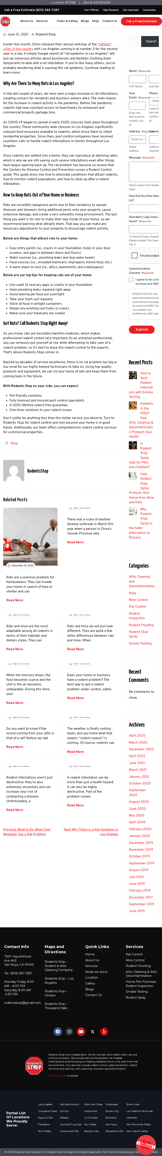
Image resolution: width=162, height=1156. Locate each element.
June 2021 (137, 763)
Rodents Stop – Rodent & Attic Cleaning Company (59, 966)
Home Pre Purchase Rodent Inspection (141, 984)
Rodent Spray (136, 997)
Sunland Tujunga (70, 1124)
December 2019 (141, 843)
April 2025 (137, 736)
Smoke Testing (140, 644)
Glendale (131, 1117)
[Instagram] (69, 1031)
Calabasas (111, 1104)
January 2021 (139, 777)
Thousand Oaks (47, 1111)
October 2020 (140, 783)
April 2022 (137, 756)
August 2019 (138, 870)
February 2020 (140, 829)
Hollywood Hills (69, 1131)
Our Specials (131, 9)
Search (151, 41)
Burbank (110, 1117)
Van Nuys (111, 1124)
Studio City (112, 1111)
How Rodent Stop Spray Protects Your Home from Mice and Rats (141, 488)
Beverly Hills (91, 1131)
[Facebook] (58, 1031)
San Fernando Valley (138, 1124)
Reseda (64, 1117)
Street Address (134, 149)
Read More (14, 600)
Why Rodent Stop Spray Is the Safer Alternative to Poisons (141, 523)
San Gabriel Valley (137, 1131)
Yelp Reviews (111, 9)
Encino (64, 1111)
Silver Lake (132, 1104)
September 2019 (141, 863)
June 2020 (137, 809)
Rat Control (137, 607)
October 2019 (139, 856)
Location (91, 977)
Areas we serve (96, 972)
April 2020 (137, 822)
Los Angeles (45, 1104)
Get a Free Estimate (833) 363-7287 (31, 10)
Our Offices (91, 9)
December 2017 (141, 898)
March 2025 (138, 743)
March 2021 (138, 770)
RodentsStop (46, 34)
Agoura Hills (45, 1117)
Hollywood (90, 1111)
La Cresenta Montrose (139, 1111)
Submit (142, 330)
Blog (14, 443)
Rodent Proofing (141, 625)
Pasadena (44, 1124)
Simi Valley (44, 1131)
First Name (135, 86)
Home (90, 954)
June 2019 (137, 884)
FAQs (95, 21)
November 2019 (141, 850)
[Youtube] (81, 1031)
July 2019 (136, 877)
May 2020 (136, 816)
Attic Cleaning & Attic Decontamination (141, 974)
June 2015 (137, 911)
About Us (26, 21)
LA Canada (91, 1117)
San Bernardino (69, 1104)
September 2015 (141, 904)
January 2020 (139, 836)
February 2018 (140, 891)
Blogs (85, 21)
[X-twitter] (92, 1031)
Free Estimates (57, 1075)
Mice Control (138, 600)
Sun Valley (90, 1124)
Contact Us (109, 21)
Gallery (90, 983)
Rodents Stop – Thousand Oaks (56, 1006)
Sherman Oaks (93, 1104)
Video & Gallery (67, 21)
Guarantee (149, 9)
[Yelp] (104, 1031)
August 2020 (139, 802)
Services (42, 21)
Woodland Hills (114, 1131)
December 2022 (141, 749)
